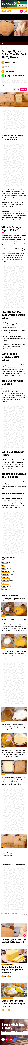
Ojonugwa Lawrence (7, 85)
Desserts (24, 914)
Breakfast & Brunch (15, 914)
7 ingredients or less (5, 914)
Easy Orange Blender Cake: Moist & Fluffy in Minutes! (13, 1003)
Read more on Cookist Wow (14, 864)
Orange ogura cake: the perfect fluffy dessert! (13, 940)
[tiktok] (3, 1039)
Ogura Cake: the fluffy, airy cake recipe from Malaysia (13, 969)
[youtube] (11, 1039)
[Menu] (21, 11)
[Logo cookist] (6, 11)
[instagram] (7, 1039)
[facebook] (15, 1039)
